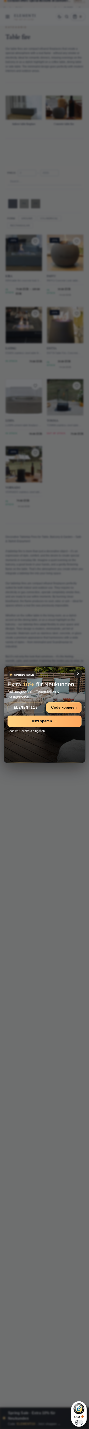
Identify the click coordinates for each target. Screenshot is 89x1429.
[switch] (79, 1422)
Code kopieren (64, 707)
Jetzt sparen (44, 721)
